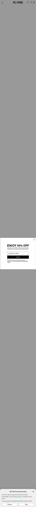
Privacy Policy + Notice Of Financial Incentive (17, 262)
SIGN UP (18, 257)
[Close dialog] (34, 239)
